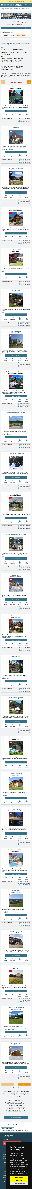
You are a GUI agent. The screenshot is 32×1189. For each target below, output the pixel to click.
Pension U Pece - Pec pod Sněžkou (16, 534)
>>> (29, 82)
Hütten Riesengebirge (16, 1105)
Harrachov (4, 52)
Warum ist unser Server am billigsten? (16, 1)
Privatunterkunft (15, 61)
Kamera (19, 115)
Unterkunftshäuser (18, 58)
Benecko (4, 54)
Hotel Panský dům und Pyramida (16, 967)
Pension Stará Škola (16, 931)
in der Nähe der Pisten (7, 69)
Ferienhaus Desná (16, 738)
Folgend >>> (25, 1084)
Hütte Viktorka (16, 890)
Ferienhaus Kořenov (16, 773)
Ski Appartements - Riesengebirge (16, 372)
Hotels (3, 58)
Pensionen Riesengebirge (15, 1100)
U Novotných (16, 575)
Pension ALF (16, 209)
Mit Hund (4, 66)
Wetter (26, 115)
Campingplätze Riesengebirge (16, 1108)
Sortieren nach (5, 39)
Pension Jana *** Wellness (16, 850)
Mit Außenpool (19, 66)
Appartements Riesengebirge (16, 1107)
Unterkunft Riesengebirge (16, 1112)
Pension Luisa (16, 656)
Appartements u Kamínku (16, 697)
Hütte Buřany (16, 809)
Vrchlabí (26, 52)
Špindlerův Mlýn (24, 51)
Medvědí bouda (16, 86)
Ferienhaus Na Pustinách (16, 168)
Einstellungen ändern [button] (19, 1183)
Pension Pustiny (16, 331)
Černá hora (16, 51)
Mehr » (3, 108)
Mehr (8, 54)
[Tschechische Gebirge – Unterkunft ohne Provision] (12, 4)
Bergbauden (5, 60)
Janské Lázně (18, 52)
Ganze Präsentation (16, 111)
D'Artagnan (16, 127)
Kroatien (6, 1158)
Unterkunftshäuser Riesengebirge (16, 1102)
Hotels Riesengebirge (15, 1099)
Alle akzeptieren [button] (19, 1177)
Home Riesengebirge (16, 1117)
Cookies (6, 1165)
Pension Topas (16, 290)
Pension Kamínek (16, 616)
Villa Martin (16, 494)
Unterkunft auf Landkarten (7, 1127)
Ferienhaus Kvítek (16, 1043)
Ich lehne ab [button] (19, 1180)
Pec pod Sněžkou (6, 49)
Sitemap (6, 1148)
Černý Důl (11, 52)
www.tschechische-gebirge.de (16, 24)
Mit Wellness (19, 67)
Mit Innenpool (11, 66)
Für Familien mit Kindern (8, 67)
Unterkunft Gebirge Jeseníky (8, 1124)
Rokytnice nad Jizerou (17, 49)
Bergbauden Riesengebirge (15, 1103)
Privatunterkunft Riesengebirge (16, 1110)
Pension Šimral (16, 249)
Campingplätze (5, 61)
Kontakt (6, 1139)
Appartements (18, 60)
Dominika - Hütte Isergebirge (16, 1007)
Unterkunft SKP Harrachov (16, 453)
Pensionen (9, 58)
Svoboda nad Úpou (6, 51)
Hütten (11, 60)
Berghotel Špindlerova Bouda (16, 412)
